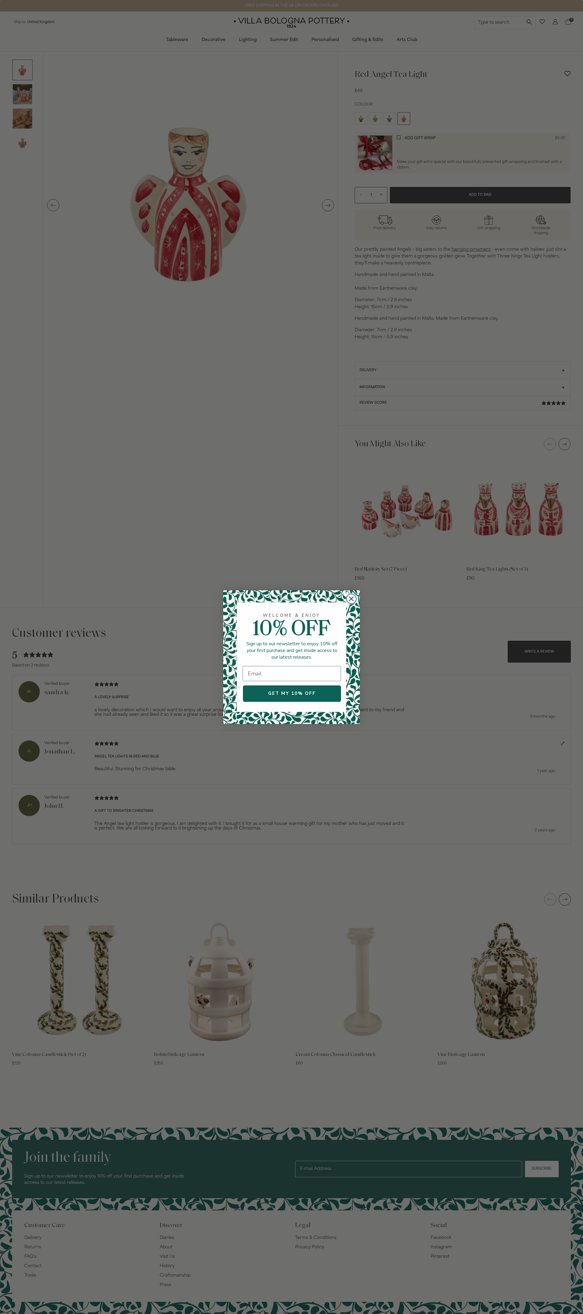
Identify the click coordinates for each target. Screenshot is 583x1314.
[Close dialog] (351, 599)
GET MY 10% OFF (292, 693)
